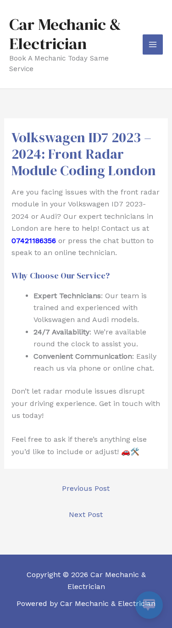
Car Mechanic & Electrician (65, 34)
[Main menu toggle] (153, 44)
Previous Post (86, 488)
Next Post (86, 514)
